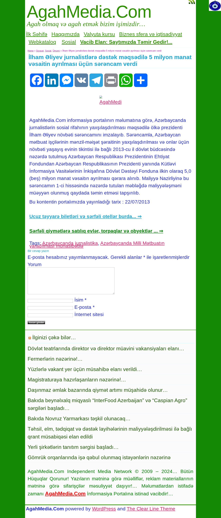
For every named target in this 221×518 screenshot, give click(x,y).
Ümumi (56, 50)
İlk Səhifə (36, 34)
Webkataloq (42, 42)
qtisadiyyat (169, 34)
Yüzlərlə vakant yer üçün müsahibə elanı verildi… (85, 369)
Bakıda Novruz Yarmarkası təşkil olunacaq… (79, 418)
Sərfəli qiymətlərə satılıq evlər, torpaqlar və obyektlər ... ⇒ (96, 231)
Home (30, 50)
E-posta (82, 307)
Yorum (34, 264)
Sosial (69, 42)
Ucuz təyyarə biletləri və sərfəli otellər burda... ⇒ (85, 216)
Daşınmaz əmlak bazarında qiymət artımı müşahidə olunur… (98, 390)
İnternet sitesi (89, 314)
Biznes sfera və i (138, 34)
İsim (78, 300)
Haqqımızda (65, 34)
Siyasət (40, 50)
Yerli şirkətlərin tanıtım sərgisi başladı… (73, 447)
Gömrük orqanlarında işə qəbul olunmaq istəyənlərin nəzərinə (99, 457)
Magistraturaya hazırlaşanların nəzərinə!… (77, 379)
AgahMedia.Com (89, 11)
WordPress (104, 508)
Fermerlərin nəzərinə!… (55, 359)
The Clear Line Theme (151, 508)
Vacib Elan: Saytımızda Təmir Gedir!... (126, 42)
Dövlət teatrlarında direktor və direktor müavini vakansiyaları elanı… (106, 348)
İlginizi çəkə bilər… (54, 337)
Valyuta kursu (99, 34)
